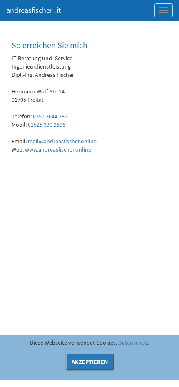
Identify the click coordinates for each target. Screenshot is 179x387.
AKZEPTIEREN (90, 361)
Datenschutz (133, 342)
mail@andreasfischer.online (62, 141)
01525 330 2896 (46, 124)
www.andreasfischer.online (58, 149)
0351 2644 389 (50, 116)
